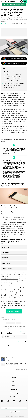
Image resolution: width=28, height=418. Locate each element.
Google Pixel (6, 319)
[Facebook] (2, 401)
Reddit (13, 111)
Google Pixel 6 (13, 319)
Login (25, 1)
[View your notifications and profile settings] (25, 341)
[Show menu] (1, 1)
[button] (14, 1)
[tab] (5, 342)
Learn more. (24, 7)
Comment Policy (11, 328)
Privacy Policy (14, 393)
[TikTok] (26, 401)
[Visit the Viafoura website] (24, 369)
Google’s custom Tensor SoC (9, 279)
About (14, 377)
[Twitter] (20, 401)
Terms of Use (14, 389)
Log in (21, 331)
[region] (14, 350)
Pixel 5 (3, 224)
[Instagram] (8, 401)
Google (2, 319)
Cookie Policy (14, 397)
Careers (14, 385)
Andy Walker (5, 23)
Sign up (24, 331)
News (2, 317)
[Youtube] (14, 401)
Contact (14, 381)
